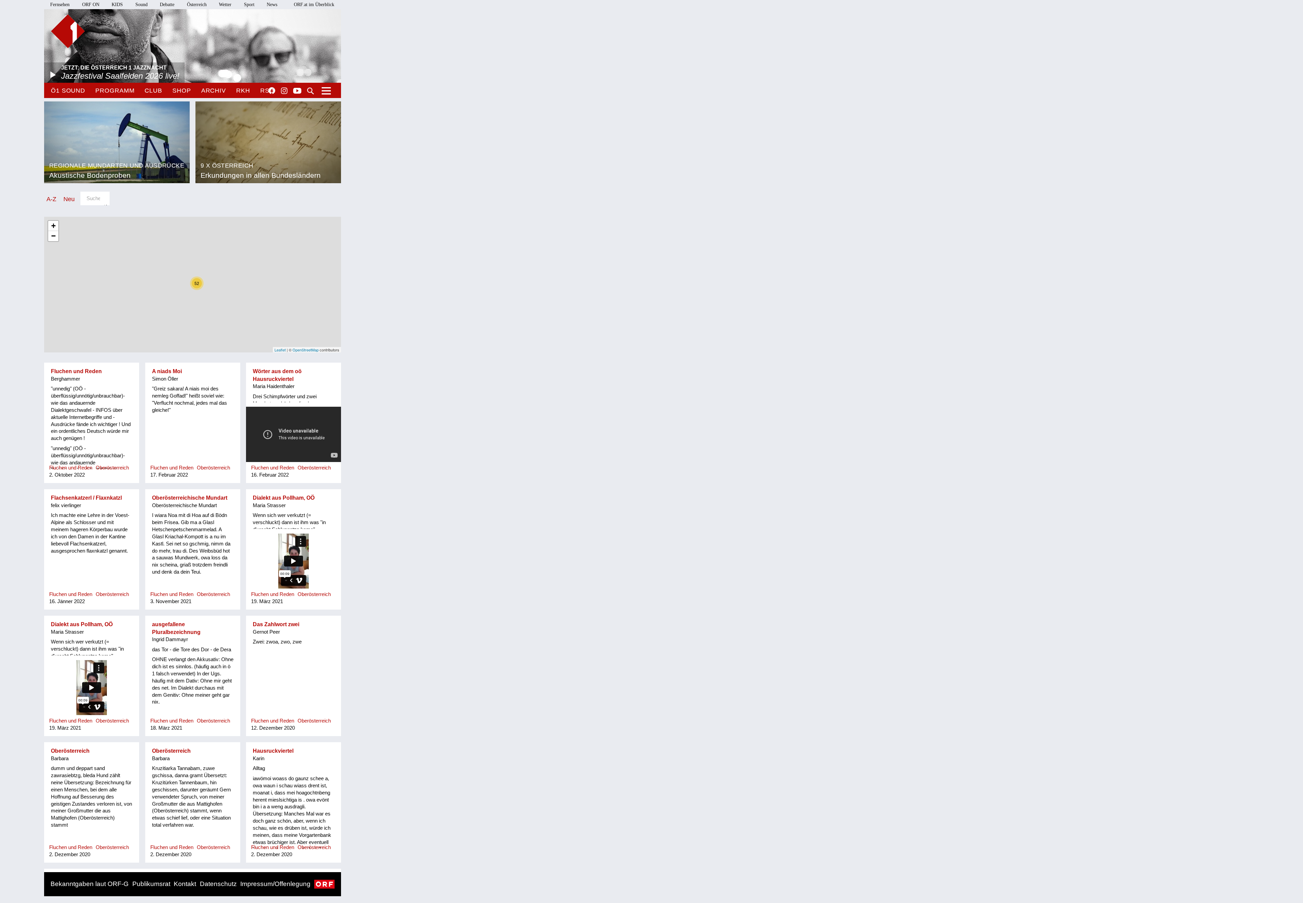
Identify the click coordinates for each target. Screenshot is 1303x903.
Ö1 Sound (68, 90)
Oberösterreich (70, 751)
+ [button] (53, 226)
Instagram (284, 91)
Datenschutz (218, 883)
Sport (249, 4)
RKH (243, 90)
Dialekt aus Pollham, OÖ (284, 498)
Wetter (225, 4)
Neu (69, 199)
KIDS (117, 4)
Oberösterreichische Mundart (189, 498)
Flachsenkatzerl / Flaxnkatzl (86, 498)
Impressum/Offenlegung (275, 883)
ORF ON (90, 4)
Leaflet (280, 349)
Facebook (271, 90)
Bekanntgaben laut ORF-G (90, 883)
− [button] (53, 236)
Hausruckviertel (273, 751)
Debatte (167, 4)
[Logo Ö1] (68, 31)
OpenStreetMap (305, 349)
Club (153, 90)
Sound (141, 4)
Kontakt (185, 883)
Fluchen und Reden (76, 371)
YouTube (297, 91)
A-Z (51, 199)
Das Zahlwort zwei (276, 624)
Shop (181, 90)
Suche (310, 91)
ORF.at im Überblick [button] (314, 4)
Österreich (197, 4)
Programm (114, 90)
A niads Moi (167, 371)
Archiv (213, 90)
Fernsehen (60, 4)
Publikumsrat (151, 883)
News (272, 4)
